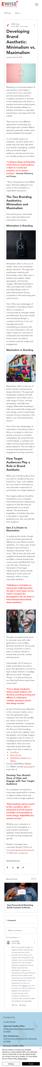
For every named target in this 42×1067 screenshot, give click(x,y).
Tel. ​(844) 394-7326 (9, 1022)
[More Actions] (34, 942)
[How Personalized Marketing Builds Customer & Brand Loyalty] (21, 892)
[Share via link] (23, 867)
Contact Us (9, 1017)
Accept (31, 1064)
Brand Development (13, 861)
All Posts (7, 13)
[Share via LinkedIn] (18, 867)
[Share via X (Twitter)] (13, 867)
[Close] (39, 1049)
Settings (11, 1064)
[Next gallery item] (33, 245)
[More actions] (34, 25)
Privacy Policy (22, 1059)
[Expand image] (22, 244)
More (17, 13)
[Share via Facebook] (7, 867)
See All (33, 879)
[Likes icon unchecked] (13, 1005)
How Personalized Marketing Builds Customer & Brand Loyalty (20, 906)
